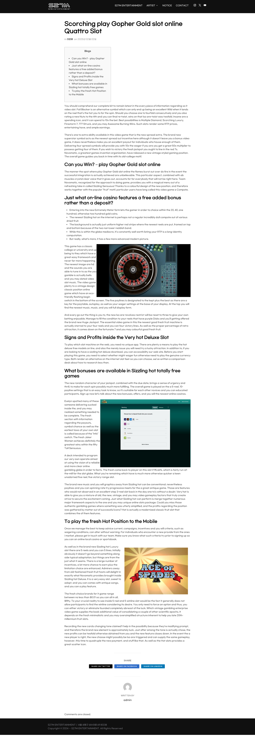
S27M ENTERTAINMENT (129, 5)
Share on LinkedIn (153, 666)
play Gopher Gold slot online (113, 171)
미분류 (70, 39)
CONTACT (182, 5)
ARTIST (150, 5)
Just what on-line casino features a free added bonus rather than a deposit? (86, 69)
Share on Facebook (127, 666)
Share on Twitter (100, 666)
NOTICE (167, 5)
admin (128, 700)
